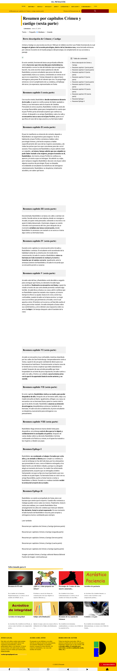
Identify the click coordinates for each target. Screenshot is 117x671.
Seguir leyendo (5, 651)
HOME (24, 6)
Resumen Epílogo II (78, 101)
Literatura (27, 28)
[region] (81, 121)
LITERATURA (64, 6)
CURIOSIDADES (85, 6)
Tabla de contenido (80, 58)
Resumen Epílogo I (78, 99)
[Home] (107, 670)
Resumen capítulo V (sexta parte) (83, 82)
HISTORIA (31, 6)
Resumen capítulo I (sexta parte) (82, 67)
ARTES (56, 6)
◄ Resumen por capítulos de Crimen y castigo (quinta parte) (26, 11)
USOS (95, 6)
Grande (49, 32)
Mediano (41, 32)
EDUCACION (74, 6)
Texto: (24, 32)
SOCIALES (48, 6)
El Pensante (58, 1)
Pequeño (32, 32)
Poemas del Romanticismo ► (72, 11)
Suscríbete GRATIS (109, 664)
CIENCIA (39, 6)
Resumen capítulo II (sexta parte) (83, 70)
